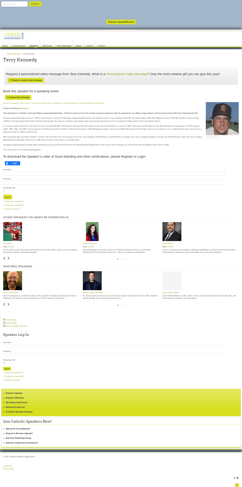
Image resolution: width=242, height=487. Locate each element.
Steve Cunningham (10, 293)
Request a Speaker (14, 393)
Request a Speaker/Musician (121, 22)
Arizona (25, 108)
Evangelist (14, 103)
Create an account (12, 209)
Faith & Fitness (25, 103)
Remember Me (9, 188)
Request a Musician (15, 398)
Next (8, 258)
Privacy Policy (8, 469)
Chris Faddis (167, 243)
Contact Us (7, 466)
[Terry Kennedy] (222, 118)
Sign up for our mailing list (18, 428)
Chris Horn (7, 243)
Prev (4, 258)
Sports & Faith (99, 103)
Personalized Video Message (126, 74)
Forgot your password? (14, 201)
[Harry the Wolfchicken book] (15, 326)
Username (7, 169)
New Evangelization (70, 103)
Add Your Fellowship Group (18, 438)
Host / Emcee (36, 103)
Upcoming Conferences (16, 402)
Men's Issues (47, 103)
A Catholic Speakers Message (19, 412)
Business (6, 103)
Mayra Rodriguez (90, 243)
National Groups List (15, 407)
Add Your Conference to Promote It (22, 443)
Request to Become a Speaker (19, 433)
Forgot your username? (14, 205)
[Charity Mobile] (10, 320)
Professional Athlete (86, 103)
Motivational (57, 103)
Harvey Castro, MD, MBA (93, 293)
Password (7, 179)
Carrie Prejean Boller (170, 293)
